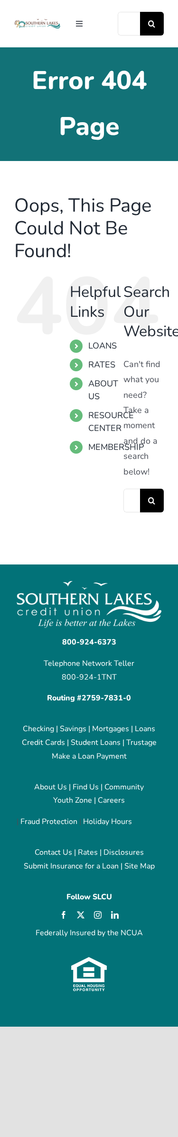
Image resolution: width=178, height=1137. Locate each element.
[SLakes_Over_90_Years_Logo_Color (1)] (37, 23)
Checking (38, 729)
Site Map (139, 866)
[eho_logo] (89, 961)
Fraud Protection (48, 821)
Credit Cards (43, 742)
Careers (111, 800)
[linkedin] (115, 915)
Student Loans (96, 742)
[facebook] (63, 915)
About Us (50, 787)
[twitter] (80, 915)
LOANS (102, 345)
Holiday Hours (107, 821)
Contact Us (53, 852)
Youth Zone (72, 800)
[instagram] (98, 915)
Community (124, 787)
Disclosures (123, 852)
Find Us (86, 787)
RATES (101, 364)
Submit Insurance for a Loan (71, 866)
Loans (145, 729)
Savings (73, 729)
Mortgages (110, 729)
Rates (88, 852)
